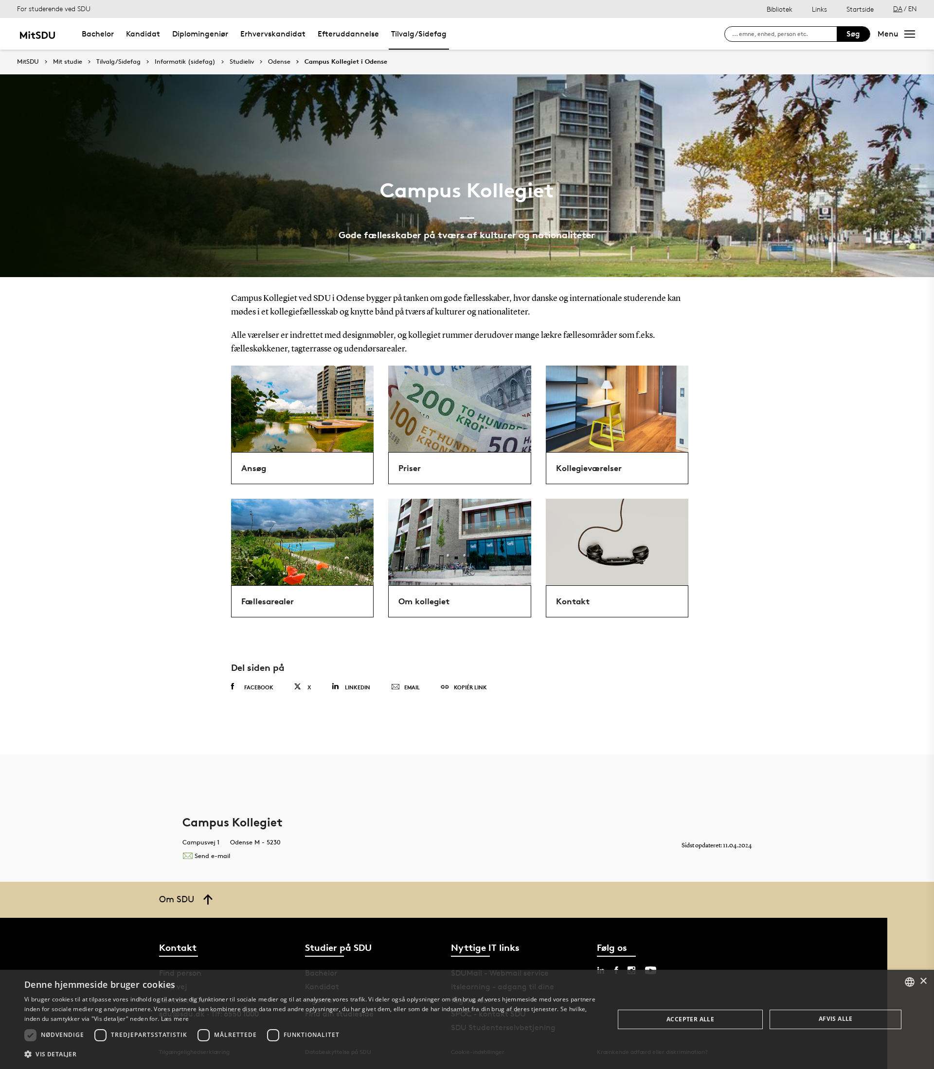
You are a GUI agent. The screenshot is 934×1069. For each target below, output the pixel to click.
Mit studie (67, 61)
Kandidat (143, 33)
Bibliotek (779, 9)
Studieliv (242, 61)
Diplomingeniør (200, 33)
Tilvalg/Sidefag (419, 33)
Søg (853, 33)
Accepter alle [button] (690, 1019)
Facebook (258, 687)
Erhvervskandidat (272, 33)
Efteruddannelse (348, 33)
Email (412, 687)
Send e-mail (212, 855)
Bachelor (98, 33)
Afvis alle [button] (836, 1019)
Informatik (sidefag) (185, 61)
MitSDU (28, 61)
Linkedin (357, 687)
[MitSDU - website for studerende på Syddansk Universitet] (37, 34)
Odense (279, 61)
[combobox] (910, 982)
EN (912, 8)
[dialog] (467, 1019)
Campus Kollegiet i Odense (346, 61)
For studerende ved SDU (53, 8)
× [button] (923, 981)
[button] (310, 1054)
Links (819, 9)
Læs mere (175, 1019)
